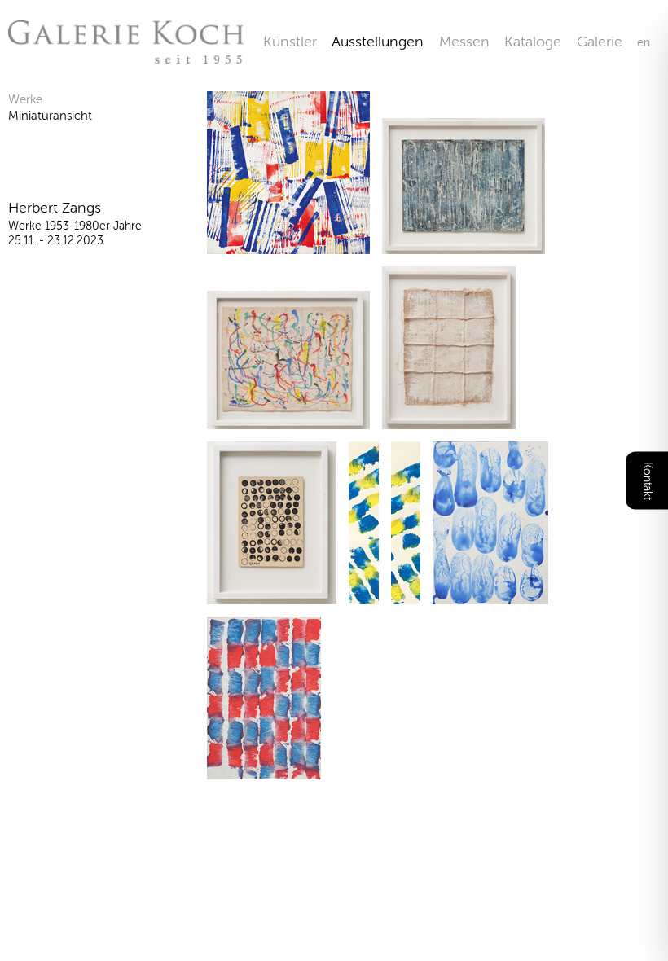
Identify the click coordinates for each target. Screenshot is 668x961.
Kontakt (647, 481)
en (643, 43)
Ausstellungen (378, 41)
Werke (25, 99)
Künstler (290, 41)
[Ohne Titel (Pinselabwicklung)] (364, 594)
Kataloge (532, 41)
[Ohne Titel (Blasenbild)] (271, 594)
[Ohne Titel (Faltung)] (449, 419)
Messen (464, 41)
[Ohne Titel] (463, 244)
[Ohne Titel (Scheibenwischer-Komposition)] (288, 244)
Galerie (607, 41)
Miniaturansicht (50, 115)
